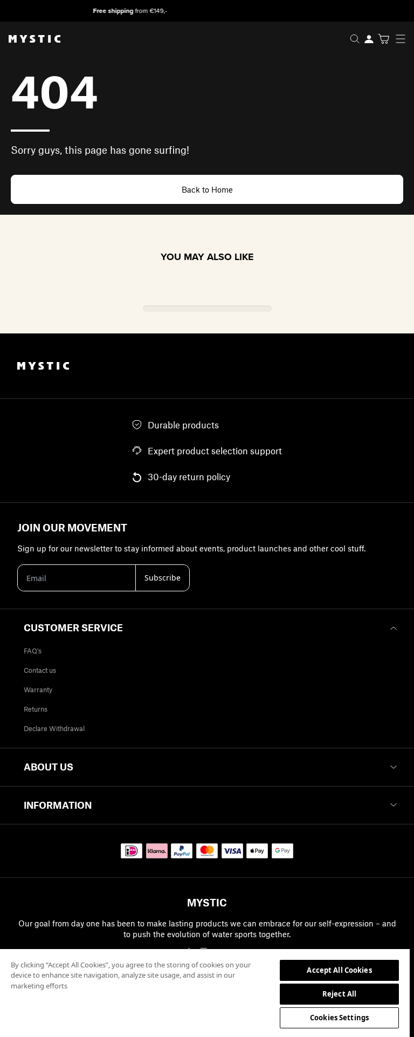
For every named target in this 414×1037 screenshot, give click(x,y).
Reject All (339, 994)
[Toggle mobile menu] (404, 39)
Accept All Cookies (339, 970)
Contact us (40, 670)
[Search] (355, 39)
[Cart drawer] (383, 39)
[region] (205, 992)
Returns (35, 709)
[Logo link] (30, 38)
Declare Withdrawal (54, 728)
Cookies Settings (339, 1017)
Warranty (38, 689)
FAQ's (33, 650)
